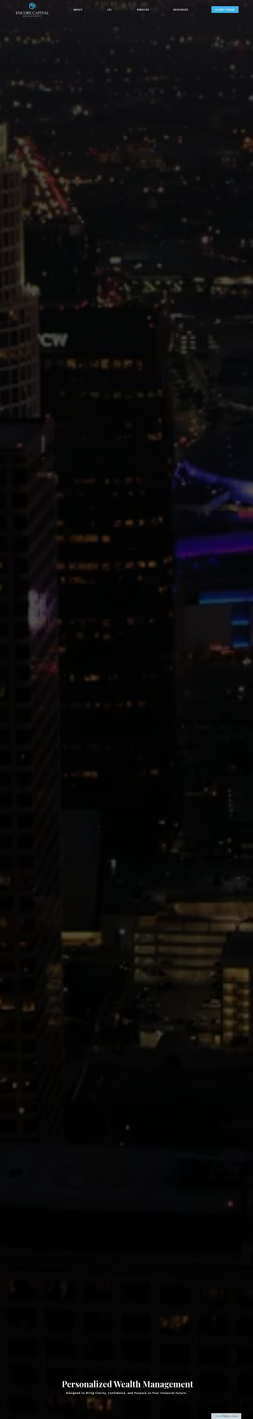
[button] (78, 9)
